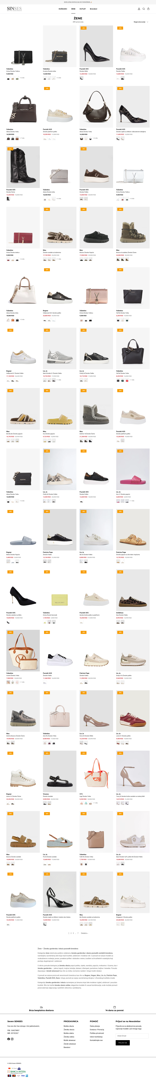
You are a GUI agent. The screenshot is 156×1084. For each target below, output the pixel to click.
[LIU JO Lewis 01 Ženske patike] (133, 719)
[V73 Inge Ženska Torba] (96, 779)
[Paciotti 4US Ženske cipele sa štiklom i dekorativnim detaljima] (133, 114)
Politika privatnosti (97, 1033)
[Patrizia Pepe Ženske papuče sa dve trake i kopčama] (133, 537)
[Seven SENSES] (14, 9)
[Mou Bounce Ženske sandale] (23, 839)
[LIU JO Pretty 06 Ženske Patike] (96, 356)
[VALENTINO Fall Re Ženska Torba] (133, 296)
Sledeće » (84, 933)
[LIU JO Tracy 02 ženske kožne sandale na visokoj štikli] (133, 779)
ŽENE (73, 9)
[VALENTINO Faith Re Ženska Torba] (96, 839)
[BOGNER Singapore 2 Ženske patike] (133, 900)
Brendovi (93, 9)
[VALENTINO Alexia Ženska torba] (23, 296)
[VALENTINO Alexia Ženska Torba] (23, 114)
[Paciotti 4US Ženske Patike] (133, 54)
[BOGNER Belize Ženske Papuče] (23, 537)
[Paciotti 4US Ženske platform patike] (59, 114)
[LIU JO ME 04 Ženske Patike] (96, 537)
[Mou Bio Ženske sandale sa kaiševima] (96, 900)
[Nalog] (138, 9)
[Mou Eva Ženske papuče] (59, 416)
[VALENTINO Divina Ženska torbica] (23, 235)
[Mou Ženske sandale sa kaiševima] (59, 235)
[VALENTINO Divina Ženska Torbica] (23, 54)
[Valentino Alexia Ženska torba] (59, 175)
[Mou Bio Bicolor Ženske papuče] (23, 416)
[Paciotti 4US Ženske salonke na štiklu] (23, 598)
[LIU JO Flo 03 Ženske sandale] (59, 839)
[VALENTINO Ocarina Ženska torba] (59, 54)
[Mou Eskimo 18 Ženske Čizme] (96, 416)
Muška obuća (69, 1026)
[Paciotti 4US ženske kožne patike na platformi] (96, 598)
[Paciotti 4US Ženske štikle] (96, 54)
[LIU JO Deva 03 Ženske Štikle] (96, 719)
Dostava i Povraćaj (97, 1030)
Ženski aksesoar (70, 1044)
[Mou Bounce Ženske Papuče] (96, 235)
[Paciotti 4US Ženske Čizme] (23, 175)
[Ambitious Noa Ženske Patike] (133, 598)
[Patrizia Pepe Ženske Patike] (59, 537)
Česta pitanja (95, 1026)
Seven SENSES (16, 1063)
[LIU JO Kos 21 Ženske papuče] (133, 477)
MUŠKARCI (63, 9)
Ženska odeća (69, 1037)
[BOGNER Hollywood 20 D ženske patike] (59, 296)
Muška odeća (69, 1033)
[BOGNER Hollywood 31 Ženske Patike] (23, 356)
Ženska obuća (69, 1030)
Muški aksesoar (69, 1040)
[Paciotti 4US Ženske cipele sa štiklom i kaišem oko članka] (59, 900)
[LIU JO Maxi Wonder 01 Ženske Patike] (59, 356)
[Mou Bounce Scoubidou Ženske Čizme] (133, 235)
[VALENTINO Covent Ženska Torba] (23, 658)
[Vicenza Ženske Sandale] (59, 779)
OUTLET (83, 9)
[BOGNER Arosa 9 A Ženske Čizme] (23, 779)
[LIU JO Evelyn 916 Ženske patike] (133, 658)
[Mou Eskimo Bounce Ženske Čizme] (23, 719)
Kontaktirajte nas (96, 1040)
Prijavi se (122, 1043)
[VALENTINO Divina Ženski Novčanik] (59, 598)
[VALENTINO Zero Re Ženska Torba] (59, 719)
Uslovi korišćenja (96, 1037)
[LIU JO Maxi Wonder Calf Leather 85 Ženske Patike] (133, 839)
